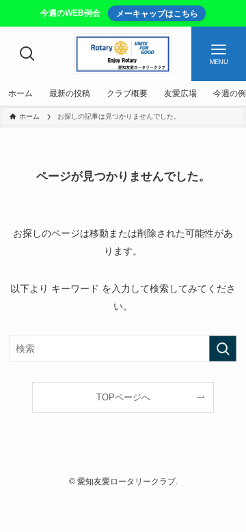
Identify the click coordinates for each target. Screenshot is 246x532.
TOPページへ (123, 397)
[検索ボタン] (27, 54)
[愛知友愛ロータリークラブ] (123, 54)
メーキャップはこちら (157, 13)
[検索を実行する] (222, 349)
